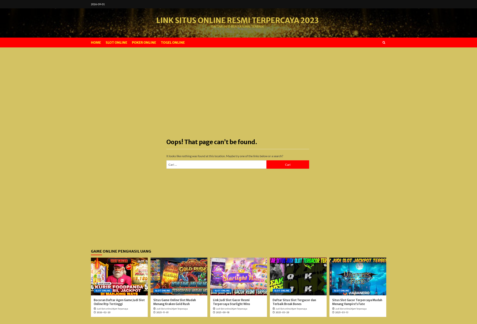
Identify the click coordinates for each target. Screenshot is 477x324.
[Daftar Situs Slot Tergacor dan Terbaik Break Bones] (298, 276)
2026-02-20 (103, 312)
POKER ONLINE (144, 42)
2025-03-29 (282, 312)
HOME (96, 42)
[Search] (384, 42)
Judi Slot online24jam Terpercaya (112, 308)
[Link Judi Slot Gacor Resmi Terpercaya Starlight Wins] (238, 276)
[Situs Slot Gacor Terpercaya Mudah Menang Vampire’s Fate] (357, 276)
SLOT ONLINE (116, 42)
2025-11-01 (162, 312)
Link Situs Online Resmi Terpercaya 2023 (237, 20)
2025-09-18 (222, 312)
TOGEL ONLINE (173, 42)
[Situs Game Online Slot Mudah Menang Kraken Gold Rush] (179, 276)
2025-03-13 (341, 312)
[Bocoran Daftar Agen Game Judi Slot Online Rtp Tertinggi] (119, 276)
